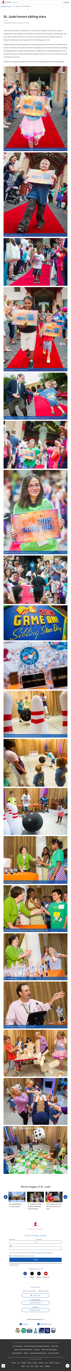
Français (51, 1362)
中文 (18, 1362)
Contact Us (35, 1287)
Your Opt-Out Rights (53, 1353)
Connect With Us (35, 1269)
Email (10, 1245)
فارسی (28, 1366)
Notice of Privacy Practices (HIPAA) (23, 1349)
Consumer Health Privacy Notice (38, 1353)
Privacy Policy (37, 1252)
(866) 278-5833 (36, 1310)
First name (12, 1239)
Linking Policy (54, 1346)
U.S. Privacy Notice (17, 1346)
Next (65, 1204)
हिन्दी (32, 1366)
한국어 (29, 1362)
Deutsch (57, 1362)
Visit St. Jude (36, 1295)
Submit (35, 1259)
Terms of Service (46, 1252)
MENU (67, 2)
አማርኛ (41, 1366)
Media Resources (45, 1324)
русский (41, 1362)
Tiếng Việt (23, 1362)
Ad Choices (37, 1349)
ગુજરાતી (36, 1366)
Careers (25, 1324)
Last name (38, 1239)
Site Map (26, 1353)
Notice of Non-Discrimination (49, 1349)
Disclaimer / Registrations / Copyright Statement (36, 1346)
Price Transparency (17, 1353)
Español (14, 1362)
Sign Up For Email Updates (35, 1236)
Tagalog (35, 1362)
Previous (6, 1204)
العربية (46, 1362)
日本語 (23, 1366)
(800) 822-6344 (36, 1303)
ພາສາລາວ (47, 1366)
